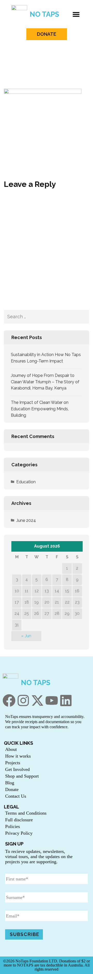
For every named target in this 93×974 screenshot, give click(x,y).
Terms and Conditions (26, 813)
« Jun (26, 635)
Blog (9, 782)
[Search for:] (40, 316)
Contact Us (15, 796)
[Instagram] (23, 700)
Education (26, 481)
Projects (12, 762)
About (11, 749)
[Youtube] (51, 700)
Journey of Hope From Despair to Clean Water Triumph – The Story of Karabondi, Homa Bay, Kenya (45, 382)
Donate (12, 789)
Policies (12, 826)
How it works (18, 756)
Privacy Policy (19, 833)
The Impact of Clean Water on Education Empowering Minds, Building (40, 409)
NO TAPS (44, 14)
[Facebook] (9, 700)
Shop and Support (22, 776)
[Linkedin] (65, 700)
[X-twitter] (37, 700)
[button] (76, 14)
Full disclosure (19, 819)
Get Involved (17, 769)
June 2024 (26, 520)
